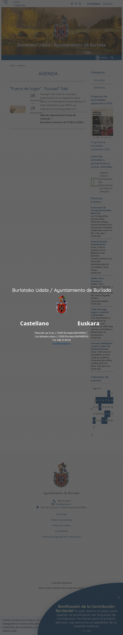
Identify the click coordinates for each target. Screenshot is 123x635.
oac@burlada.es (61, 343)
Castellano (34, 323)
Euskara (88, 323)
